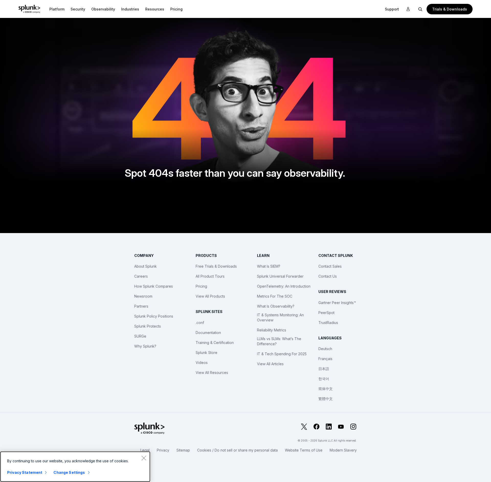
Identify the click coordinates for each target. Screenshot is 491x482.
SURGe (140, 336)
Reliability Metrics (271, 330)
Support (392, 9)
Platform (56, 9)
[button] (57, 9)
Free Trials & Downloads (216, 266)
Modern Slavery (343, 450)
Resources (154, 9)
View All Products (210, 296)
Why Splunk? (145, 346)
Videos (202, 362)
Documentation (208, 332)
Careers (141, 276)
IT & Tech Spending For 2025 (282, 354)
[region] (75, 466)
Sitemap (183, 450)
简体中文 (325, 388)
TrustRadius (328, 322)
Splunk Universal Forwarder (280, 276)
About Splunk (145, 266)
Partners (141, 306)
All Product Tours (210, 276)
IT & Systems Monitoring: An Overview (280, 317)
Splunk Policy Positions (153, 316)
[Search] (420, 9)
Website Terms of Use (303, 450)
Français (325, 359)
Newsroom (143, 296)
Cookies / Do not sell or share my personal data (237, 450)
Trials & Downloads (449, 9)
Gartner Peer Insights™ (337, 302)
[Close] (143, 457)
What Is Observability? (275, 306)
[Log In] (408, 9)
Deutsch (325, 349)
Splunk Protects (147, 326)
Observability (103, 9)
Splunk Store (206, 352)
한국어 (323, 378)
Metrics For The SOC (274, 296)
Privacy (163, 450)
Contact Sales (330, 266)
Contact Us (327, 276)
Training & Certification (215, 342)
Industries (130, 9)
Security (78, 9)
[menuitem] (57, 9)
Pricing (201, 286)
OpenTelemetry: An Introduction (283, 286)
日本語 (323, 368)
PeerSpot (326, 312)
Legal (145, 450)
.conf (200, 322)
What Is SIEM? (268, 266)
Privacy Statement (24, 472)
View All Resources (212, 372)
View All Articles (270, 364)
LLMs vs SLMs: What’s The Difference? (279, 341)
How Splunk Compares (153, 286)
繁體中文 (325, 398)
